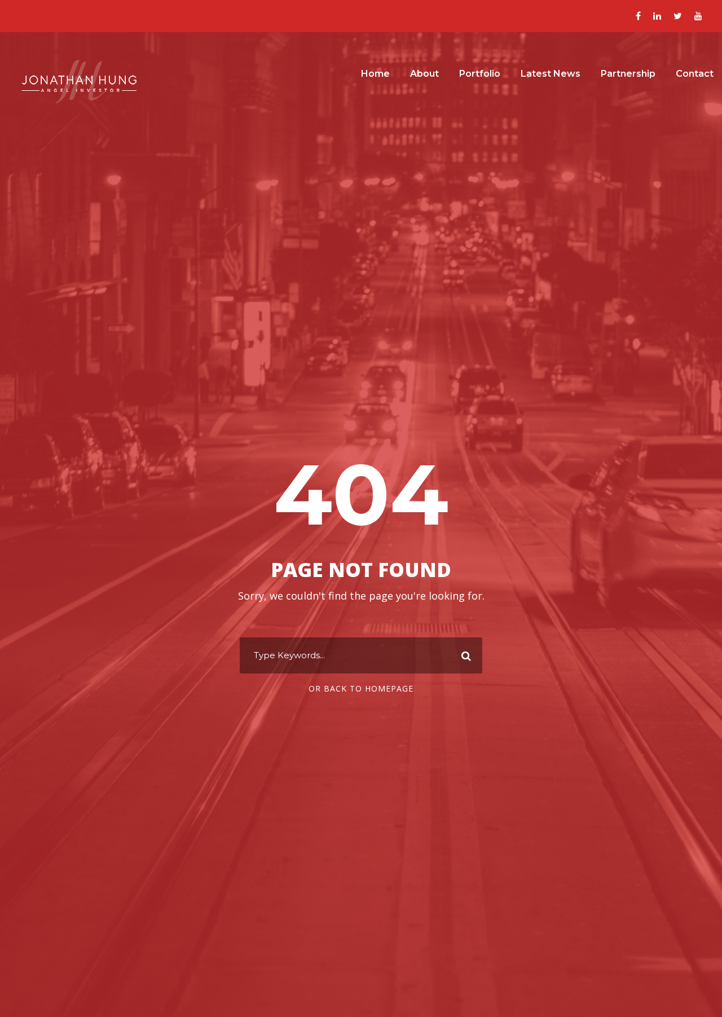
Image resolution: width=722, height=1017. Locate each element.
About (424, 73)
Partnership (628, 73)
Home (375, 73)
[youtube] (698, 16)
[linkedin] (657, 16)
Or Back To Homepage (361, 688)
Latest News (550, 73)
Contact (695, 73)
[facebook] (638, 16)
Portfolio (479, 73)
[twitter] (677, 16)
